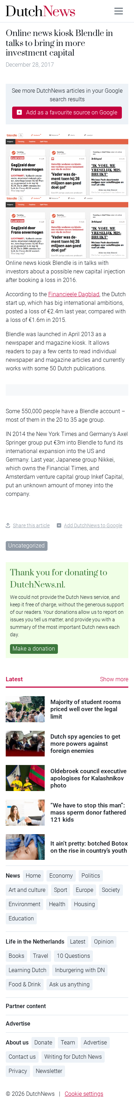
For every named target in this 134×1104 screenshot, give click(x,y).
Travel (40, 955)
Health (57, 904)
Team (68, 1042)
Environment (24, 904)
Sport (60, 890)
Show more (114, 679)
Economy (61, 875)
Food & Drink (25, 984)
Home (33, 875)
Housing (84, 904)
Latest (14, 679)
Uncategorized (26, 545)
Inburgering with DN (80, 970)
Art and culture (27, 890)
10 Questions (73, 955)
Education (21, 918)
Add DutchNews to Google (93, 525)
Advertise (95, 1042)
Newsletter (49, 1071)
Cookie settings (84, 1093)
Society (111, 890)
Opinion (104, 941)
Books (16, 955)
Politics (90, 875)
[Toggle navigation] (118, 11)
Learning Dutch (27, 970)
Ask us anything (69, 984)
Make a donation (34, 648)
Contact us (22, 1056)
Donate (43, 1042)
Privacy (18, 1071)
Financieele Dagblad (73, 294)
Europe (84, 890)
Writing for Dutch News (73, 1056)
